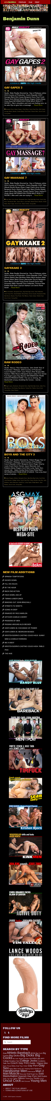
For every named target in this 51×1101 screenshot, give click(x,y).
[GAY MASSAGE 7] (25, 146)
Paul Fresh (28, 111)
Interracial (31, 1071)
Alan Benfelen (9, 291)
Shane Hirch (34, 111)
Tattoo (15, 1078)
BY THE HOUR (10, 588)
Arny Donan (15, 199)
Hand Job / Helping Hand (25, 1069)
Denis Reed (25, 293)
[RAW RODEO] (25, 331)
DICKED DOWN (11, 580)
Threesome (29, 1078)
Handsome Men (12, 201)
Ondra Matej (20, 111)
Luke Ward (27, 201)
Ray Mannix (21, 388)
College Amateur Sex (11, 1061)
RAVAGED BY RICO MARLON (16, 613)
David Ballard (17, 293)
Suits (5, 1078)
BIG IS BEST (9, 643)
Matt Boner (7, 296)
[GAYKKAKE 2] (25, 236)
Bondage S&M (28, 1058)
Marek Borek (34, 201)
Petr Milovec (25, 296)
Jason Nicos (20, 201)
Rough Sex (34, 1074)
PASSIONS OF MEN (12, 621)
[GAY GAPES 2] (25, 55)
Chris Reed (26, 109)
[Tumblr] (8, 1032)
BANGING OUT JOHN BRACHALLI (18, 602)
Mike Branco (7, 388)
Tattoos (21, 1078)
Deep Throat (7, 1066)
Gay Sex (40, 480)
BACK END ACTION (12, 591)
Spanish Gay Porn (27, 1076)
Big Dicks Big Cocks (33, 199)
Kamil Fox (21, 482)
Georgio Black (8, 111)
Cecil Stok (42, 478)
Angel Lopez (8, 386)
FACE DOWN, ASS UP (13, 595)
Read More (38, 105)
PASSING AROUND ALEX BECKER (18, 624)
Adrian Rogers (9, 478)
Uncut (42, 1078)
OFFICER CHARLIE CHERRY (16, 617)
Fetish (25, 1066)
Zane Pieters (14, 390)
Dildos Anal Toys (17, 1066)
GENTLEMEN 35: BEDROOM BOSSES (19, 632)
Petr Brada (15, 388)
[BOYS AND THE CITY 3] (25, 423)
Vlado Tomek (25, 203)
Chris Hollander (39, 291)
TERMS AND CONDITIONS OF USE (18, 1090)
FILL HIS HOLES (11, 584)
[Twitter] (5, 1032)
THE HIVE (8, 654)
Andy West (8, 199)
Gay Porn (33, 1065)
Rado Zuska (32, 296)
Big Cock (39, 1053)
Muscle (14, 111)
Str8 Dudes (42, 1076)
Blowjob (21, 1058)
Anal (4, 1053)
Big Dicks (14, 1055)
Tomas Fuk (28, 388)
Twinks (34, 388)
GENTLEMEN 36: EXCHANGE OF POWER (21, 628)
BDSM (33, 1053)
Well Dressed (25, 1081)
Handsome (38, 1069)
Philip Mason (35, 482)
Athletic (16, 478)
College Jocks (16, 480)
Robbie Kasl (40, 296)
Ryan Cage (11, 203)
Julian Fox (42, 386)
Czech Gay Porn (33, 109)
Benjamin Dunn (9, 109)
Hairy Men (13, 1069)
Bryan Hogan (18, 109)
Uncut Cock (42, 111)
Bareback (15, 386)
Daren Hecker (34, 480)
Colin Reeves (8, 480)
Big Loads (15, 1058)
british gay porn (38, 1058)
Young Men (7, 113)
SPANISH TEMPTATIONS (14, 576)
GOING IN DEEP (11, 610)
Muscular (23, 1074)
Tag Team (10, 1078)
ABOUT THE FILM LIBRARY (16, 1088)
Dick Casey (42, 109)
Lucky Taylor (28, 482)
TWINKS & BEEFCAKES (14, 599)
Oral (28, 1074)
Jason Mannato (13, 482)
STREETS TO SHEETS (13, 606)
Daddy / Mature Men (39, 1063)
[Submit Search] (5, 1042)
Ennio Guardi (32, 293)
